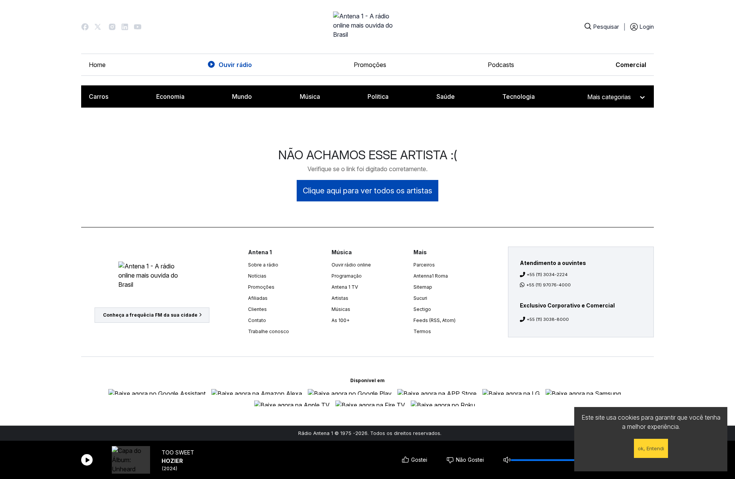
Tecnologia (518, 96)
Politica (378, 96)
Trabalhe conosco (268, 331)
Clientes (257, 309)
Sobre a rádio (263, 265)
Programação (347, 276)
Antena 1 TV (345, 287)
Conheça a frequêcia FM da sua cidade (150, 315)
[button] (85, 27)
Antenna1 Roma (430, 276)
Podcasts (501, 65)
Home (97, 65)
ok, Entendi (651, 448)
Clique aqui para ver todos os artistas (367, 190)
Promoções (370, 65)
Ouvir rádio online (351, 265)
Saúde (445, 96)
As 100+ (341, 320)
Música (310, 96)
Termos (422, 331)
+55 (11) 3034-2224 (547, 274)
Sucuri (420, 298)
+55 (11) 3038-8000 (548, 319)
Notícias (257, 276)
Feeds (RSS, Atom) (434, 320)
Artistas (340, 298)
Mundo (242, 96)
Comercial (631, 65)
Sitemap (422, 287)
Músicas (341, 309)
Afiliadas (258, 298)
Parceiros (424, 265)
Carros (98, 96)
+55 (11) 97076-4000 (548, 285)
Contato (257, 320)
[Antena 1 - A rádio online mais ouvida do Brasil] (367, 26)
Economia (170, 96)
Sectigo (422, 309)
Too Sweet (178, 452)
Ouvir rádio (235, 65)
